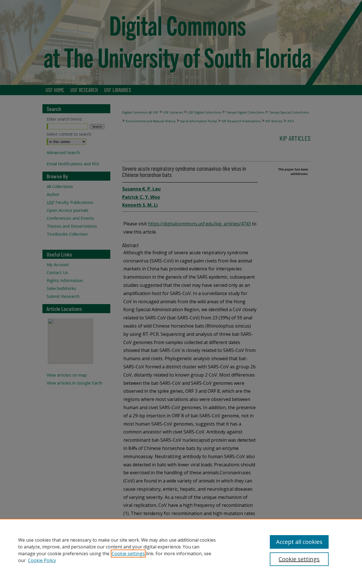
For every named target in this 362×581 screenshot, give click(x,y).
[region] (181, 550)
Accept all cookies (299, 542)
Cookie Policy (42, 560)
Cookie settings (128, 553)
